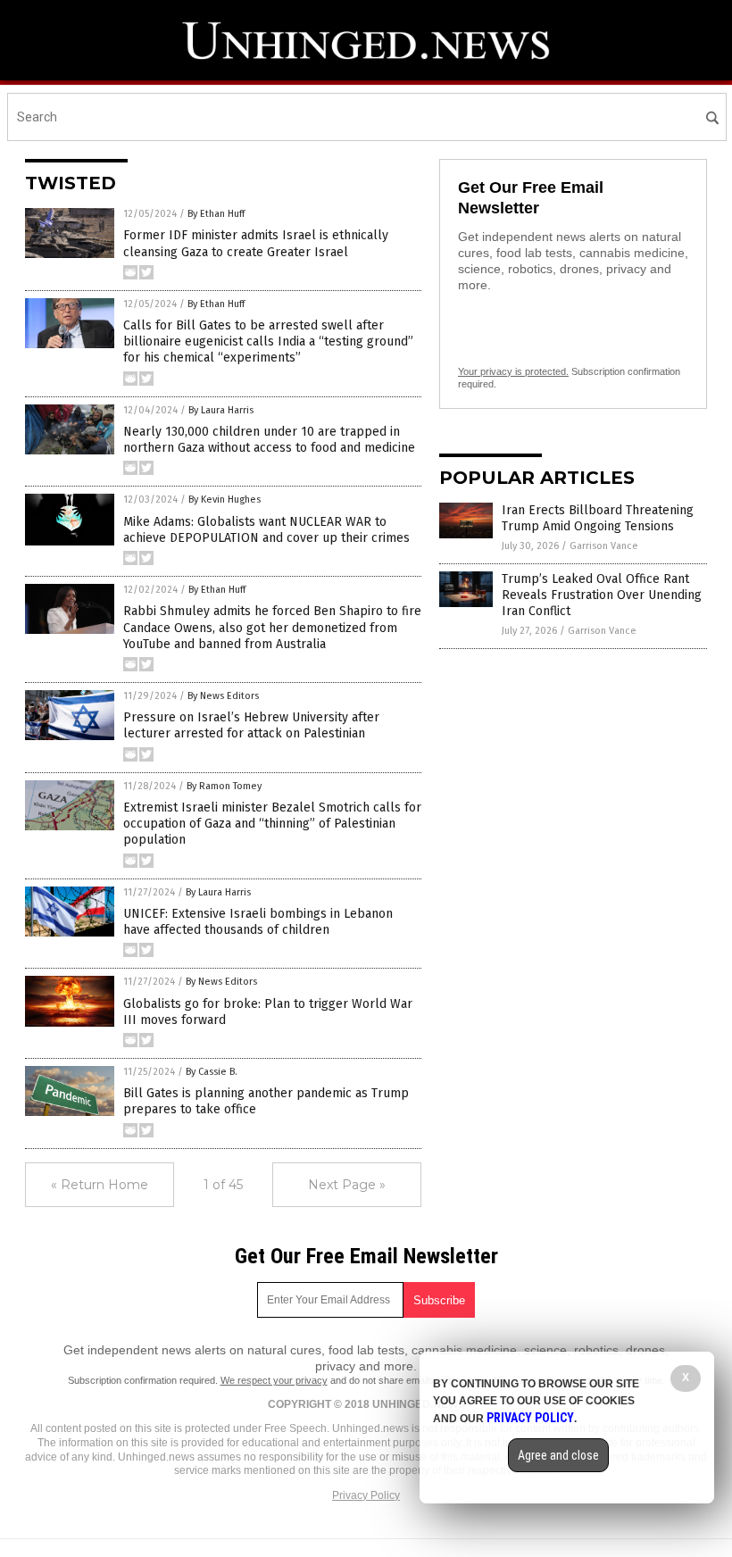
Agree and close (558, 1455)
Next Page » (347, 1185)
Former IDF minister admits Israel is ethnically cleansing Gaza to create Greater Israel (255, 243)
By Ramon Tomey (224, 786)
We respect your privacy (274, 1380)
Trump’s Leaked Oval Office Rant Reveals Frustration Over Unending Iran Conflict (602, 595)
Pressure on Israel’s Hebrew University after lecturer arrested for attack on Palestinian (251, 725)
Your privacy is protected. (513, 371)
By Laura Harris (221, 410)
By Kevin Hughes (224, 499)
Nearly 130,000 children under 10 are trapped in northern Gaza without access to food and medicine (269, 439)
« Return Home (99, 1185)
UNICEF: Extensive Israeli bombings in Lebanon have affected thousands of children (258, 921)
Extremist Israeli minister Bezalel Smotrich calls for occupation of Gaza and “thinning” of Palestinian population (272, 823)
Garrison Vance (604, 546)
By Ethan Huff (216, 214)
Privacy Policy (366, 1495)
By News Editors (223, 696)
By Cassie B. (211, 1072)
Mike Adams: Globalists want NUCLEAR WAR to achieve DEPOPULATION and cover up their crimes (266, 529)
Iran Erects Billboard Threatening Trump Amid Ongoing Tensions (598, 518)
